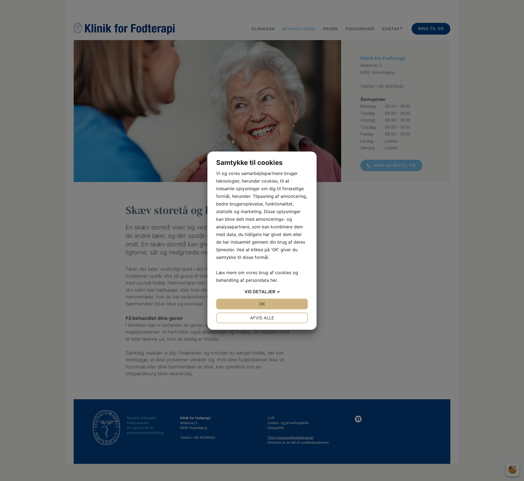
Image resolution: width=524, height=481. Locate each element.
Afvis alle (262, 317)
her (273, 280)
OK (262, 304)
